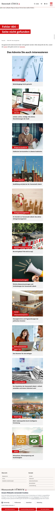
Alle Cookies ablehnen (45, 509)
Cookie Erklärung (32, 485)
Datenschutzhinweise (23, 497)
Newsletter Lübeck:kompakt (8, 480)
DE (46, 3)
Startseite (3, 40)
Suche (37, 3)
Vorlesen (41, 3)
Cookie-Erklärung (35, 498)
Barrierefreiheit (32, 483)
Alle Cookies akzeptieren (10, 509)
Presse (3, 478)
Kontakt (30, 476)
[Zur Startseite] (11, 4)
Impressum (36, 497)
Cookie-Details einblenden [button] (7, 505)
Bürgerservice (5, 476)
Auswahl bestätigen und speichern (27, 509)
